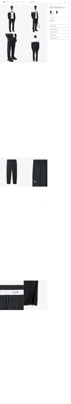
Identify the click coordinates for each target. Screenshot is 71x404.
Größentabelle (51, 20)
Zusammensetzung (54, 29)
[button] (67, 2)
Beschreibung (53, 26)
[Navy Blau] (57, 12)
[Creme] (53, 12)
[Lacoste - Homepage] (4, 2)
